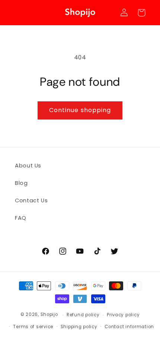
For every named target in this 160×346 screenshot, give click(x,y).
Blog (21, 183)
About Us (28, 165)
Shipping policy (79, 327)
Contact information (129, 327)
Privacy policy (123, 315)
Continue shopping (80, 110)
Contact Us (31, 200)
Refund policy (83, 315)
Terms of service (33, 327)
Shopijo (49, 315)
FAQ (20, 218)
